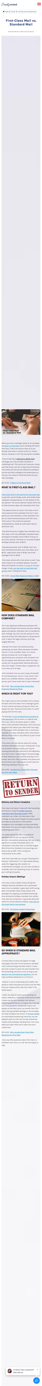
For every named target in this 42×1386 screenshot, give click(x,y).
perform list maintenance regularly (16, 974)
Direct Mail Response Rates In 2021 (24, 576)
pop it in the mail (12, 446)
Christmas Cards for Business (22, 909)
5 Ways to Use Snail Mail (20, 483)
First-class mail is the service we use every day (21, 495)
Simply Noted (33, 1014)
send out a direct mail (26, 459)
